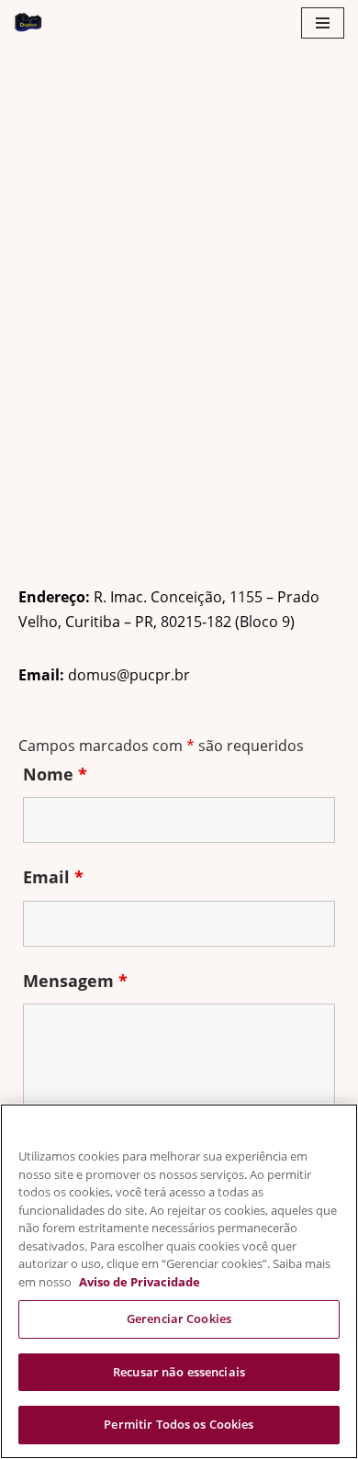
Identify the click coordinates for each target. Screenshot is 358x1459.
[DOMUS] (28, 22)
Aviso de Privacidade (139, 1282)
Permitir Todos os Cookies (178, 1424)
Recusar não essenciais (179, 1372)
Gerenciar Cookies (179, 1318)
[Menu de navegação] (322, 23)
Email (53, 877)
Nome (55, 774)
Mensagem (75, 980)
